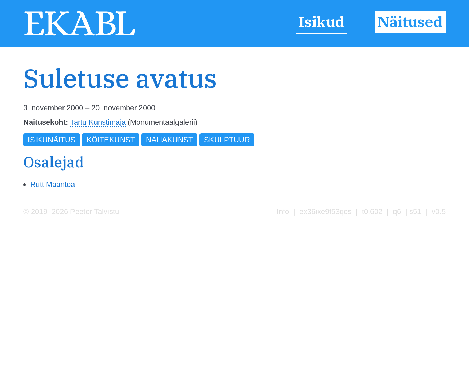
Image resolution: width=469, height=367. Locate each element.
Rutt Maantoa (52, 184)
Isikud (321, 22)
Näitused (410, 22)
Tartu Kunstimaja (98, 122)
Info (283, 211)
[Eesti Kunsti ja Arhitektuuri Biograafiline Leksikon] (79, 35)
